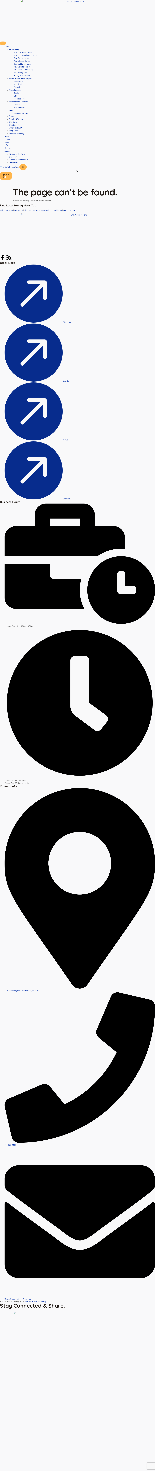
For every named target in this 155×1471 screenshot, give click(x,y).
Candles (17, 104)
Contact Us (13, 163)
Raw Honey (14, 49)
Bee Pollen (18, 81)
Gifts (15, 96)
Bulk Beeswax (19, 107)
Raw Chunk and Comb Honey (26, 55)
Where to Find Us (16, 128)
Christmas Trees (15, 125)
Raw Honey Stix (20, 72)
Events (7, 139)
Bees (11, 110)
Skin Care (13, 122)
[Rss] (9, 257)
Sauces (12, 116)
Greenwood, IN (45, 210)
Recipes (8, 148)
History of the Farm (17, 154)
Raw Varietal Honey (22, 67)
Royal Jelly (18, 84)
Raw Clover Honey (21, 58)
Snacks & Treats (16, 119)
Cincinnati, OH (69, 210)
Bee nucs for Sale (21, 113)
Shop (7, 46)
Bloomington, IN (31, 210)
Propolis (17, 87)
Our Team (13, 157)
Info (6, 145)
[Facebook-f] (3, 257)
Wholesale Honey (16, 133)
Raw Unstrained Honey (23, 52)
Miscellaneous (15, 90)
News (7, 142)
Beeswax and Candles (18, 102)
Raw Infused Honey (22, 61)
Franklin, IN (57, 210)
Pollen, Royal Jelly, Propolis (20, 78)
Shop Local (13, 131)
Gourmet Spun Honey (22, 64)
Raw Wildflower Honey (23, 70)
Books (16, 93)
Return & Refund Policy (35, 1301)
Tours (7, 136)
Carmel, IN (18, 210)
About (7, 151)
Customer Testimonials (18, 160)
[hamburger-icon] (3, 43)
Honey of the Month (22, 75)
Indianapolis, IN (6, 210)
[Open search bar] (77, 171)
